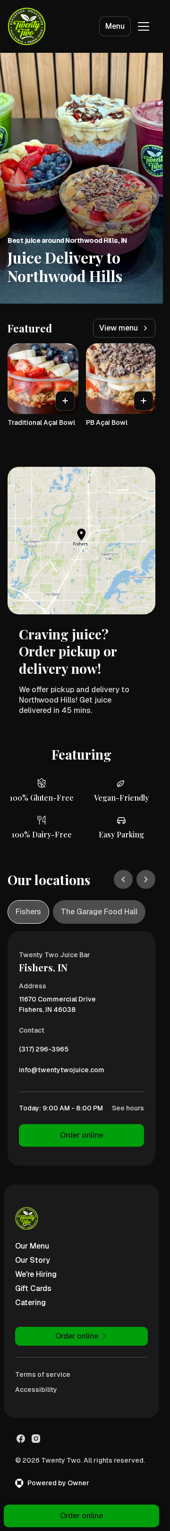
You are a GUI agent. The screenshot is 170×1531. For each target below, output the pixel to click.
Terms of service (42, 1374)
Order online (81, 1135)
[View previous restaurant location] (123, 879)
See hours (128, 1108)
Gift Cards (33, 1288)
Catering (30, 1303)
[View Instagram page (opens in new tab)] (36, 1438)
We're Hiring (36, 1274)
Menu (115, 26)
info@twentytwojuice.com (61, 1072)
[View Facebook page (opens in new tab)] (20, 1438)
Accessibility (36, 1389)
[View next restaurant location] (145, 879)
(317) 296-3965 (43, 1051)
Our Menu (32, 1246)
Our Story (32, 1260)
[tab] (28, 912)
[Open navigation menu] (143, 26)
